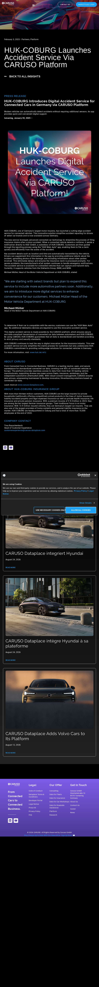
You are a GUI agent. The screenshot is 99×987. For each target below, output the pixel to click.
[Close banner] (95, 475)
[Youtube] (11, 447)
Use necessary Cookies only (50, 510)
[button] (33, 5)
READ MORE (11, 567)
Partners (25, 39)
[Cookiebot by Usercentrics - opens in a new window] (79, 475)
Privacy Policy (80, 491)
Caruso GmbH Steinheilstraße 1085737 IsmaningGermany (77, 794)
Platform (34, 39)
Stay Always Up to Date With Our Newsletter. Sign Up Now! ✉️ (49, 835)
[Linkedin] (5, 447)
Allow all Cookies (81, 510)
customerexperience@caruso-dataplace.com (24, 430)
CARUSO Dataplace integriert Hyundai (44, 553)
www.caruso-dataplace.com (30, 384)
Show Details (85, 503)
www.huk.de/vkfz (38, 352)
